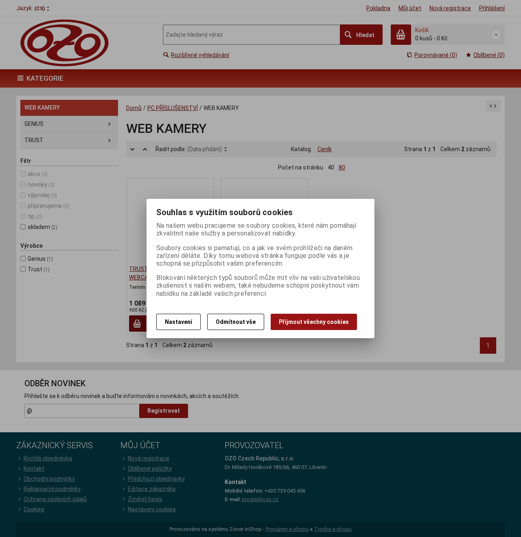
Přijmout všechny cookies (314, 322)
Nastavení (178, 322)
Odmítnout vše (236, 322)
